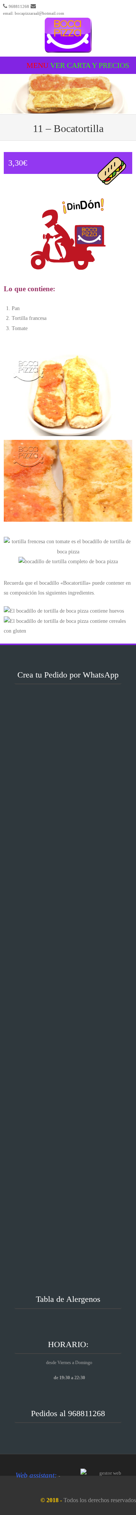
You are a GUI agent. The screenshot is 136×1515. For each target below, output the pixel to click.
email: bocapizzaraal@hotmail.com (33, 13)
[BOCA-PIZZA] (68, 51)
